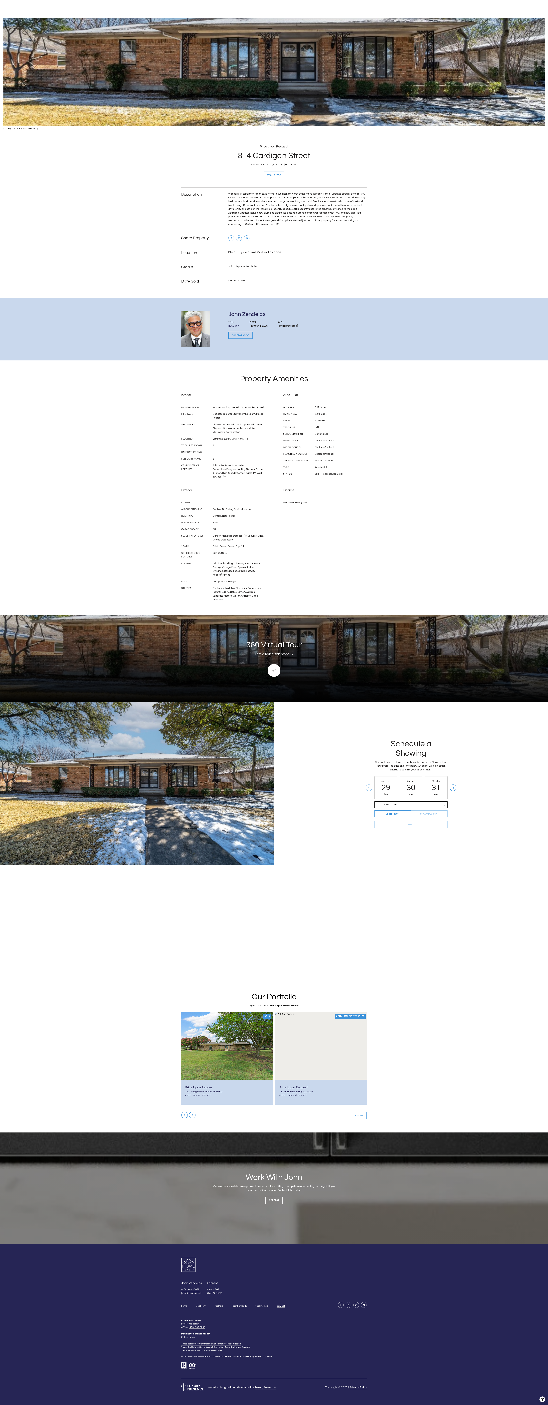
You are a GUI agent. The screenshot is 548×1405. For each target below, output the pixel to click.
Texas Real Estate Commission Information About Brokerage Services (215, 1347)
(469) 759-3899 (197, 1327)
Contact (281, 1306)
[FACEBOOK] (341, 1305)
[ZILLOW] (364, 1305)
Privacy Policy (358, 1387)
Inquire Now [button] (274, 174)
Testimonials (261, 1306)
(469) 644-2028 (258, 325)
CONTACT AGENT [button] (240, 335)
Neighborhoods (239, 1306)
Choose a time (390, 804)
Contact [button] (274, 1200)
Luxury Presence (265, 1387)
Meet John (201, 1306)
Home (184, 1306)
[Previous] (369, 787)
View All (358, 1115)
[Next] (453, 787)
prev (184, 1115)
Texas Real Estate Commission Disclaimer (202, 1350)
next (192, 1115)
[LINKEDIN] (356, 1305)
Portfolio (219, 1306)
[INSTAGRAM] (348, 1305)
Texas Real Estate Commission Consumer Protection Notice (211, 1343)
